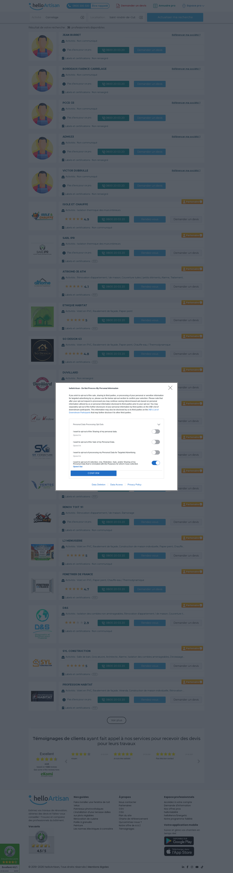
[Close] (171, 389)
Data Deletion (98, 484)
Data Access (116, 484)
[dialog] (116, 437)
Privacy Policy (134, 484)
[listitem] (116, 424)
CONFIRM (94, 473)
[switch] (156, 431)
